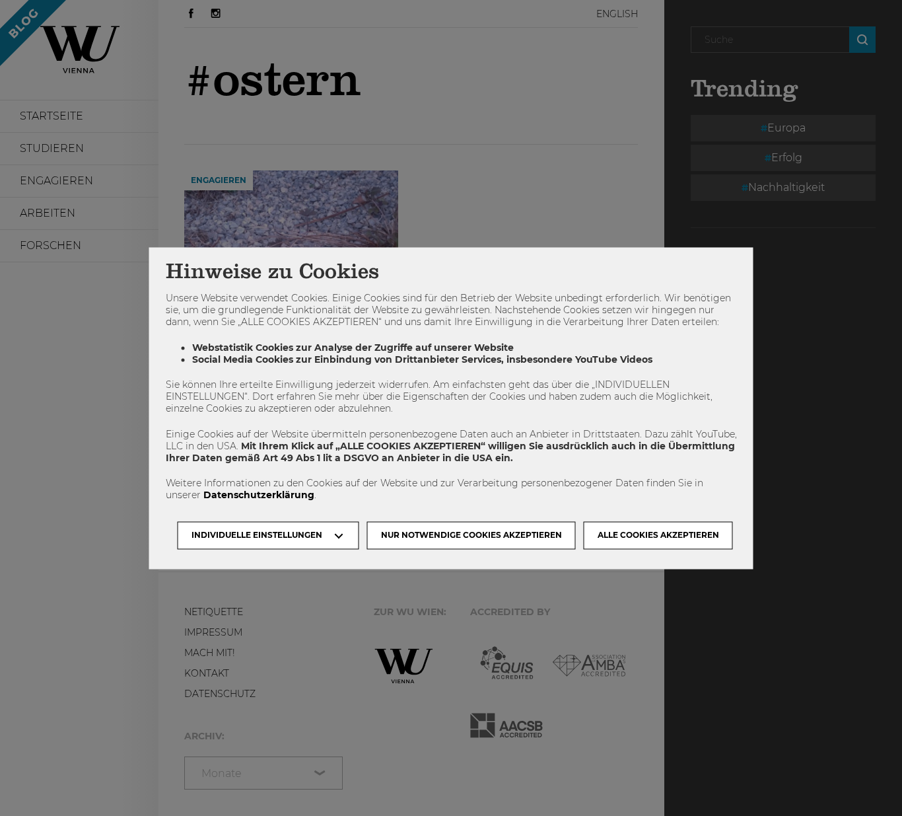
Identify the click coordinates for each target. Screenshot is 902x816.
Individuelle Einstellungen (256, 535)
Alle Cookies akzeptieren (658, 535)
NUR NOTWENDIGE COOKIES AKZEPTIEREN (471, 535)
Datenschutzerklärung (258, 495)
